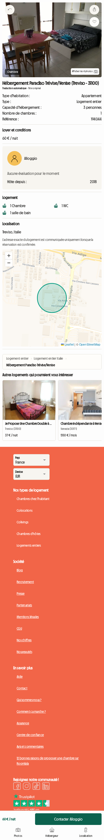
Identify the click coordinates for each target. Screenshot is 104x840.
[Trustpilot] (31, 809)
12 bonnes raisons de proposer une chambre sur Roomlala (48, 760)
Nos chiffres (24, 640)
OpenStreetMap (89, 344)
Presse (21, 593)
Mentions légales (28, 617)
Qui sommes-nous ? (29, 700)
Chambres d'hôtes (28, 533)
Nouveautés (24, 651)
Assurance (23, 723)
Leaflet (69, 344)
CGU (19, 628)
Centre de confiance (30, 735)
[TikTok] (36, 786)
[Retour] (10, 16)
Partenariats (24, 605)
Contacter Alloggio (68, 819)
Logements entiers (29, 545)
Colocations (24, 510)
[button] (8, 255)
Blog (20, 570)
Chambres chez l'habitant (33, 499)
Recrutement (25, 582)
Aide (19, 676)
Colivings (23, 522)
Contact (22, 688)
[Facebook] (17, 786)
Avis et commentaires (30, 746)
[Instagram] (26, 786)
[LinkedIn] (46, 786)
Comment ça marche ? (31, 711)
